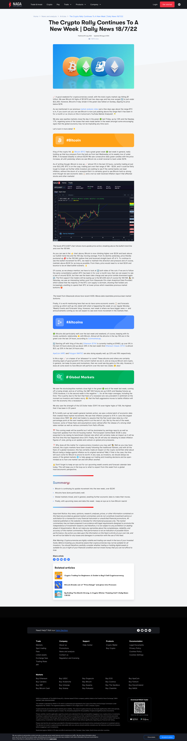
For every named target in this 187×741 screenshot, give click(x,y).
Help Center (88, 645)
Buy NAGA (133, 688)
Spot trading (41, 648)
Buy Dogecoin (88, 678)
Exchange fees (42, 658)
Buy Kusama (87, 685)
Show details (151, 737)
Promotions (64, 648)
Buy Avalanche (65, 682)
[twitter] (57, 559)
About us (63, 645)
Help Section (62, 630)
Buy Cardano (41, 682)
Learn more (53, 739)
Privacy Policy (135, 648)
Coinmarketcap (94, 338)
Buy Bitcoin (87, 682)
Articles (63, 16)
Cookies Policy (135, 651)
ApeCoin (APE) (59, 353)
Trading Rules (41, 661)
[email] (68, 559)
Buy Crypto (110, 648)
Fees (38, 651)
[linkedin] (61, 559)
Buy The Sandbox (113, 685)
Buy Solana (63, 688)
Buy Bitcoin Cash (43, 688)
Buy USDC (63, 678)
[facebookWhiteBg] (138, 630)
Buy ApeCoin (134, 678)
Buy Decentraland (136, 685)
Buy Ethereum (41, 678)
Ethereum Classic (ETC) (115, 346)
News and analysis (49, 16)
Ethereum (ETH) (90, 343)
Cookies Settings (136, 655)
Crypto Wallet (111, 645)
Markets (39, 645)
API (37, 665)
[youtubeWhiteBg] (146, 630)
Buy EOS (109, 678)
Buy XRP (39, 685)
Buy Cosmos (111, 682)
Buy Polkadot (87, 688)
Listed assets (41, 655)
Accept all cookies (167, 737)
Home (35, 16)
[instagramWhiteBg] (142, 630)
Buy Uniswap (64, 685)
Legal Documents (136, 645)
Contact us (63, 655)
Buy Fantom (134, 682)
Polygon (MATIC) (76, 353)
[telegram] (65, 559)
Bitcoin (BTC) (79, 152)
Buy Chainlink (111, 688)
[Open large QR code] (139, 707)
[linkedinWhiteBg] (149, 630)
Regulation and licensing (69, 658)
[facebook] (54, 559)
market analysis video (89, 109)
